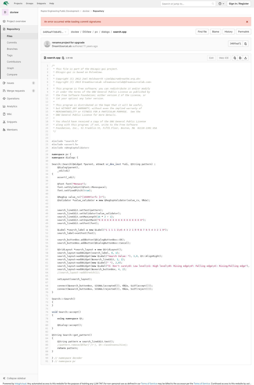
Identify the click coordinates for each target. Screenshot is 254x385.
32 (46, 167)
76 (46, 312)
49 (46, 223)
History (229, 31)
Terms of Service (149, 383)
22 (46, 134)
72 (46, 299)
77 (46, 315)
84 (46, 338)
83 (46, 335)
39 (46, 190)
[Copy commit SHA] (245, 44)
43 (46, 203)
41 (46, 197)
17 (46, 118)
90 (46, 358)
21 (46, 131)
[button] (19, 378)
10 (46, 95)
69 (46, 289)
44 (46, 207)
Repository (98, 11)
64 (46, 272)
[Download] (245, 58)
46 (46, 213)
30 (46, 161)
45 (46, 210)
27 (46, 151)
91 (46, 361)
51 (46, 230)
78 (46, 318)
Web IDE (224, 57)
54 (46, 239)
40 (46, 193)
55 (46, 243)
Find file (202, 31)
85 (46, 341)
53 (46, 236)
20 (46, 128)
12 (46, 101)
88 (46, 351)
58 (46, 253)
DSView (87, 31)
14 (46, 108)
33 (46, 170)
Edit (211, 57)
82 (46, 331)
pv (96, 31)
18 (46, 121)
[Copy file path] (63, 58)
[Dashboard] (6, 3)
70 (46, 292)
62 (46, 266)
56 (46, 246)
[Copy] (235, 58)
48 (46, 220)
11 (46, 98)
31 (46, 164)
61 (46, 262)
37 (46, 184)
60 (46, 259)
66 (46, 279)
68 (46, 285)
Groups (29, 3)
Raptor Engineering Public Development (60, 11)
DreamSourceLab (62, 46)
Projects (18, 3)
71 (46, 295)
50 (46, 226)
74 (46, 305)
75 (46, 308)
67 (46, 282)
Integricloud (20, 383)
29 (46, 157)
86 (46, 345)
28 (46, 154)
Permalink (243, 31)
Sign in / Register (239, 3)
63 (46, 269)
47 (46, 216)
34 (46, 174)
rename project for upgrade (68, 42)
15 (46, 111)
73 (46, 302)
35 (46, 177)
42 (46, 200)
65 (46, 276)
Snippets (41, 3)
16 (46, 115)
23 (46, 138)
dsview (75, 31)
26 (46, 147)
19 (46, 124)
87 (46, 348)
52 (46, 233)
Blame (215, 31)
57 (46, 249)
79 (46, 322)
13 (46, 105)
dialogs (105, 31)
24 (46, 141)
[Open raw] (240, 58)
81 (46, 328)
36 (46, 180)
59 (46, 256)
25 (46, 144)
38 (46, 187)
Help (51, 3)
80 (46, 325)
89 (46, 354)
